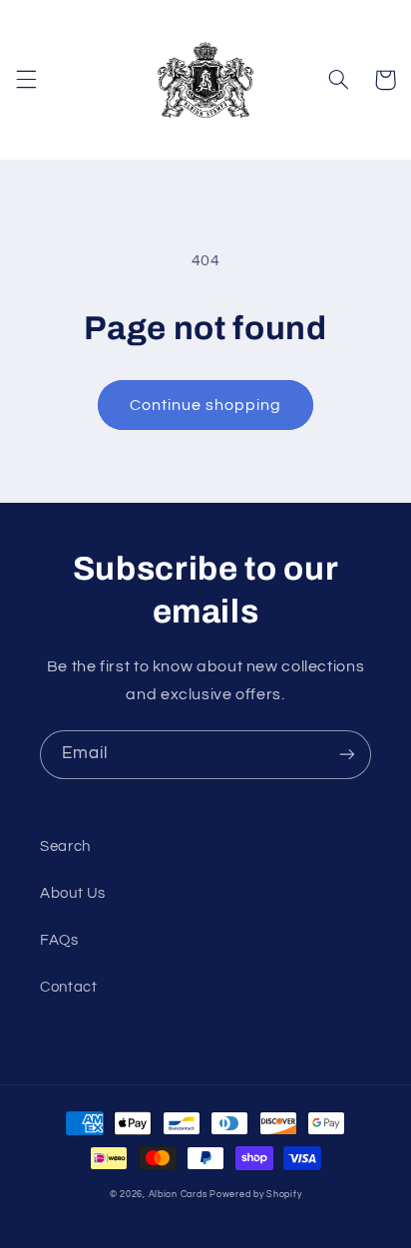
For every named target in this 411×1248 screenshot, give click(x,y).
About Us (73, 893)
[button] (26, 80)
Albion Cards (178, 1194)
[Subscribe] (347, 754)
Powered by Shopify (255, 1194)
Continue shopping (206, 405)
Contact (68, 987)
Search (65, 846)
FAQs (59, 940)
